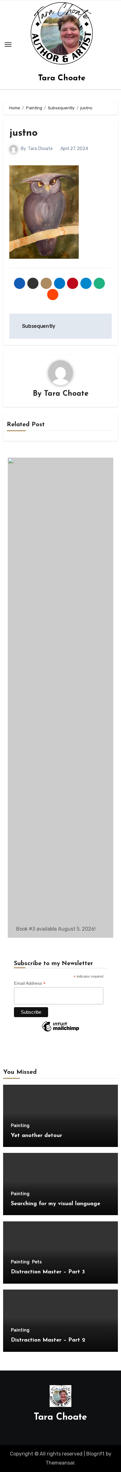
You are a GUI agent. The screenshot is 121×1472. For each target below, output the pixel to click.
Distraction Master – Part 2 (48, 1340)
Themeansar (60, 1463)
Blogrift (95, 1454)
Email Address (30, 983)
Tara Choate (61, 78)
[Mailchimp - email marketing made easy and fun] (60, 1031)
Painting (20, 1126)
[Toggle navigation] (8, 44)
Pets (37, 1262)
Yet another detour (36, 1136)
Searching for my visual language (55, 1204)
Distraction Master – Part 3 (48, 1272)
